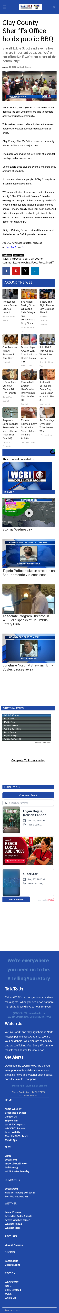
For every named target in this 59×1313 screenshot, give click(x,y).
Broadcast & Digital (15, 1112)
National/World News (16, 1163)
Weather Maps (12, 1227)
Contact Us (11, 1116)
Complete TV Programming (28, 760)
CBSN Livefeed (13, 1289)
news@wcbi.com (37, 1013)
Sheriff (49, 262)
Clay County (36, 258)
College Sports (12, 1264)
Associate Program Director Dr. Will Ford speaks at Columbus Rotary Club (26, 620)
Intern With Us (12, 1132)
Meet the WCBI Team (16, 1136)
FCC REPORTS (38, 1092)
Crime (8, 1155)
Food (34, 262)
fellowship (23, 262)
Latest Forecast (13, 1212)
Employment (11, 1120)
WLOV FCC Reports (15, 1128)
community (9, 262)
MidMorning (11, 1167)
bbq (25, 258)
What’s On (10, 1297)
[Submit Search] (54, 7)
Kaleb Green (25, 67)
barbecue (15, 258)
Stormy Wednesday (17, 529)
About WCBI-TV (13, 1108)
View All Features (14, 1245)
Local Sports (11, 1260)
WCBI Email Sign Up (36, 1086)
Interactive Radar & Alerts (18, 1216)
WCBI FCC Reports (15, 1124)
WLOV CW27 (11, 1282)
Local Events (11, 1188)
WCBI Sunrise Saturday (17, 1171)
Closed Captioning (20, 1092)
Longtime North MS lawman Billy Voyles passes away (27, 667)
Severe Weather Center (17, 1219)
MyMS (8, 1293)
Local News (18, 255)
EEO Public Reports (28, 1095)
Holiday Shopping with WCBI (20, 1192)
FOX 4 (8, 1286)
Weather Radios (13, 1223)
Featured (7, 255)
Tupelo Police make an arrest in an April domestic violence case (28, 573)
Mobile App (18, 1086)
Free (41, 262)
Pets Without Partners (16, 1196)
